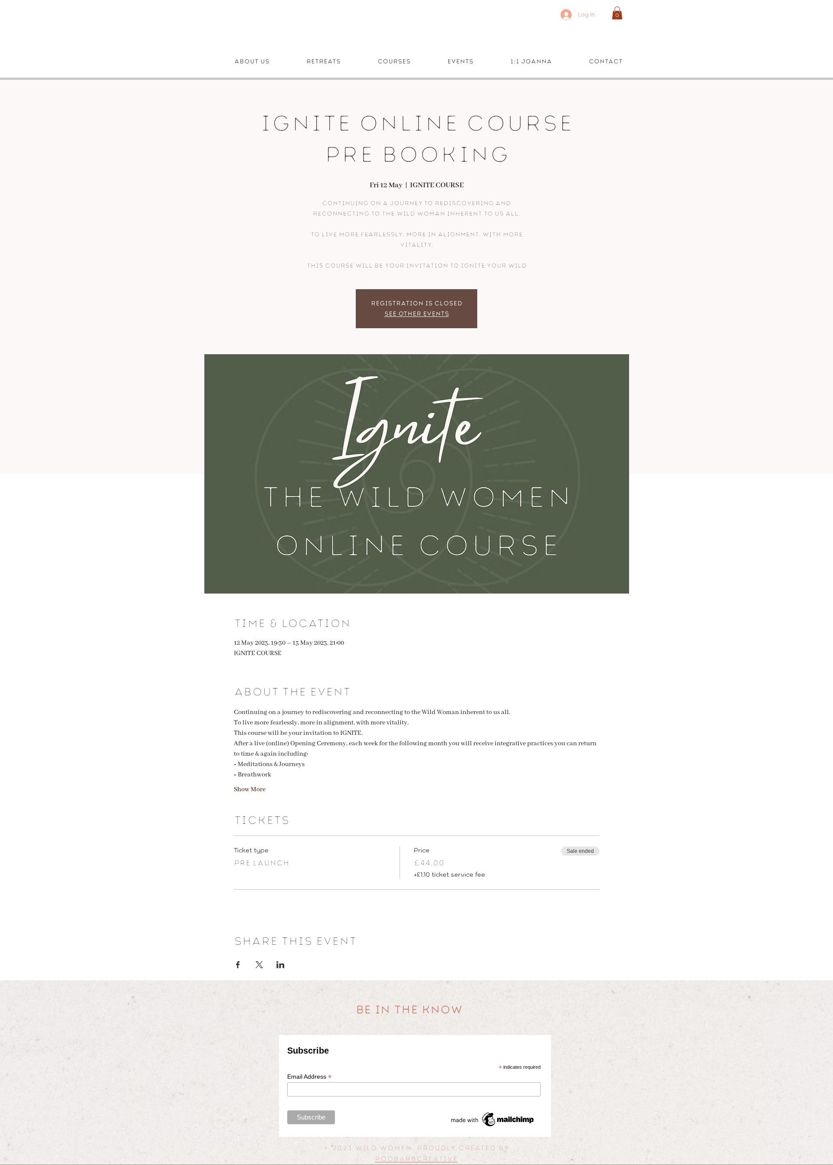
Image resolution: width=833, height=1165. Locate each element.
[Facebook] (815, 570)
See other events (416, 314)
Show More (250, 789)
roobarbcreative (416, 1159)
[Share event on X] (259, 964)
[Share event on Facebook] (238, 964)
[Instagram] (815, 588)
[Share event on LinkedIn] (280, 964)
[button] (617, 13)
